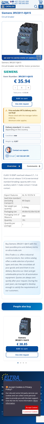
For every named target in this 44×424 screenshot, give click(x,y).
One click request (22, 104)
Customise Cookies (30, 412)
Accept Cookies (32, 408)
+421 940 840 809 (21, 3)
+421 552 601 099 (22, 156)
